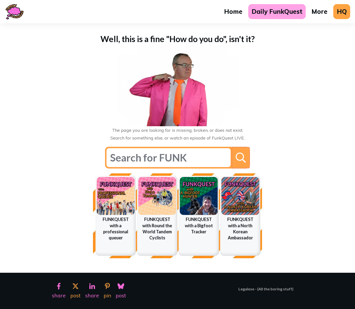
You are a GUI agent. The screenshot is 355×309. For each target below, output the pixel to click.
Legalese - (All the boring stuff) (265, 289)
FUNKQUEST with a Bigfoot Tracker (199, 225)
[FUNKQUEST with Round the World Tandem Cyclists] (157, 196)
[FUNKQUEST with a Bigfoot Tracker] (199, 196)
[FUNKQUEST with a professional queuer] (116, 196)
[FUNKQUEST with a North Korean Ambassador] (240, 196)
